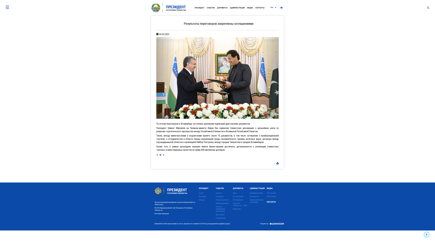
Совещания (220, 196)
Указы (235, 193)
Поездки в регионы (222, 200)
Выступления (220, 215)
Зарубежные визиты (222, 203)
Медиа (250, 8)
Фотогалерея (271, 193)
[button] (165, 78)
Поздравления (221, 218)
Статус (201, 193)
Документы (222, 8)
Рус (272, 7)
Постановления (238, 196)
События (211, 8)
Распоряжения (238, 200)
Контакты (259, 8)
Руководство (254, 196)
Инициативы (237, 209)
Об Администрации (256, 193)
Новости (219, 193)
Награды (202, 200)
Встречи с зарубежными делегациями (220, 209)
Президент (199, 8)
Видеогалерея (271, 196)
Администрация (237, 8)
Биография (202, 196)
